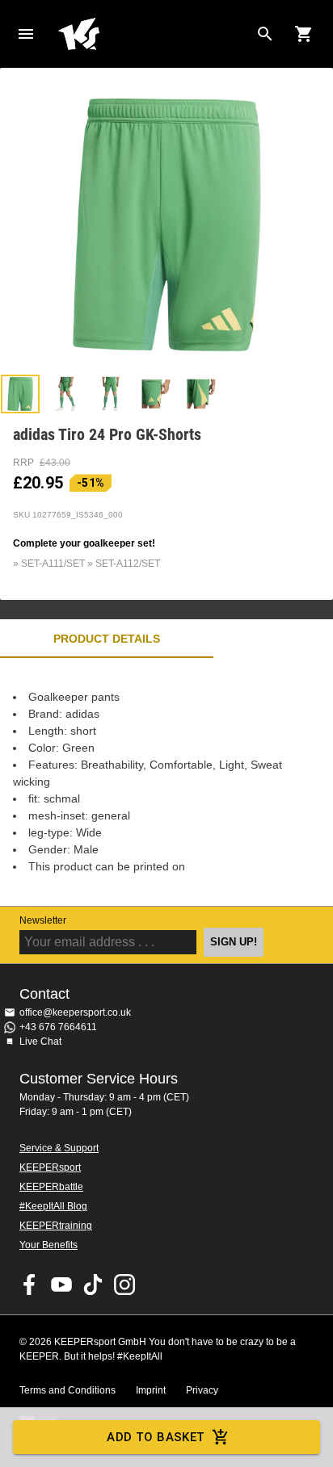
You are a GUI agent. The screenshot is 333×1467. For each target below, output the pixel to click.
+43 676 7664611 (58, 1027)
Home (153, 34)
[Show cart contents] (304, 34)
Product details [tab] (106, 638)
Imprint (151, 1390)
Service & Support (59, 1148)
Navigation (25, 34)
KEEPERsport (50, 1167)
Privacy (202, 1390)
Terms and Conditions (67, 1390)
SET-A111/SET (53, 563)
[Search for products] (265, 34)
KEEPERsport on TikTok (92, 1284)
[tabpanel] (166, 782)
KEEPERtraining (55, 1225)
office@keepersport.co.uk (75, 1012)
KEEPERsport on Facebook (29, 1284)
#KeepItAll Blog (53, 1206)
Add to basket (156, 1437)
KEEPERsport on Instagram (124, 1284)
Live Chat (40, 1041)
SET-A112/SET (127, 563)
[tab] (20, 394)
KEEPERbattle (51, 1186)
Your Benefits (48, 1245)
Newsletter (42, 920)
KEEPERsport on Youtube (61, 1284)
